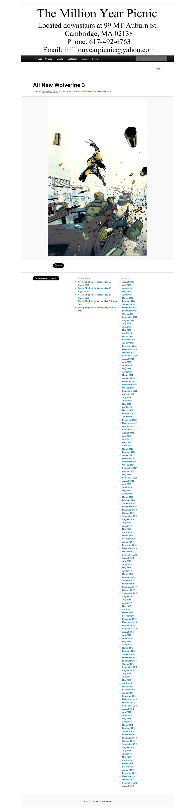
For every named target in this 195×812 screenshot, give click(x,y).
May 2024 (126, 368)
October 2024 (128, 352)
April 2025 (127, 333)
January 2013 (128, 769)
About (84, 58)
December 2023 (129, 381)
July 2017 (126, 599)
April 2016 (127, 644)
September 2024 (129, 355)
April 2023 (127, 407)
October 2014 (128, 702)
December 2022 (129, 419)
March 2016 (127, 647)
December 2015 (129, 657)
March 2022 (127, 448)
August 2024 (128, 358)
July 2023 (126, 397)
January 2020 (128, 503)
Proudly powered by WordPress (97, 801)
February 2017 (128, 615)
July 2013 (126, 750)
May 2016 (126, 641)
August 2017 (128, 596)
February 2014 (128, 728)
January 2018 (128, 580)
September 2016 (129, 628)
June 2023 (127, 400)
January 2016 (128, 654)
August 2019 (128, 519)
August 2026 (128, 281)
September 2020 (129, 477)
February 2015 (128, 689)
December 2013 (129, 734)
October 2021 (128, 464)
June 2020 (127, 487)
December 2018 (129, 545)
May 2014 (126, 718)
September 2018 (129, 554)
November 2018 (129, 548)
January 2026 (128, 304)
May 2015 (126, 680)
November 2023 (129, 384)
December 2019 (129, 506)
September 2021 (129, 467)
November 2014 (129, 699)
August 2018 (128, 557)
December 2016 (129, 618)
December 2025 (129, 307)
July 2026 (126, 284)
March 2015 (127, 686)
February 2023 (128, 413)
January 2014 (128, 731)
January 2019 (128, 541)
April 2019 (127, 532)
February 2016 (128, 651)
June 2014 (127, 715)
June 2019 (127, 525)
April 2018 (127, 570)
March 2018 (127, 573)
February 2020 (128, 500)
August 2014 (128, 708)
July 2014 (126, 712)
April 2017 (127, 609)
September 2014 (129, 705)
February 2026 (128, 301)
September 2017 (129, 593)
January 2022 (128, 455)
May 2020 (126, 490)
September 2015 (129, 667)
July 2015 (126, 673)
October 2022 (128, 426)
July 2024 (126, 362)
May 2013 (126, 757)
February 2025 (128, 339)
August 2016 (128, 631)
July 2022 (126, 435)
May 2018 (126, 567)
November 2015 (129, 660)
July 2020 (126, 484)
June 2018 (127, 564)
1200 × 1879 (66, 91)
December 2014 (129, 696)
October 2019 (128, 512)
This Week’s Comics (43, 58)
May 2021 (126, 474)
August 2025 (128, 320)
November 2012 (129, 776)
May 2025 (126, 329)
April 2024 (127, 371)
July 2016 (126, 635)
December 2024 (129, 346)
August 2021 (128, 471)
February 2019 (128, 538)
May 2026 (126, 291)
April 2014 (127, 721)
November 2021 (129, 461)
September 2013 (129, 744)
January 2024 (128, 378)
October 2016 (128, 625)
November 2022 (129, 423)
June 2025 (127, 326)
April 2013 (127, 760)
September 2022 (129, 429)
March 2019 (127, 535)
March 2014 (127, 724)
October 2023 (128, 387)
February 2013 (128, 766)
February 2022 (128, 452)
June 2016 (127, 638)
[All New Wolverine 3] (97, 178)
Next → (159, 68)
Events (60, 58)
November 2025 (129, 310)
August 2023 (128, 394)
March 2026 (127, 297)
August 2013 (128, 747)
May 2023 (126, 403)
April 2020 (127, 493)
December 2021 (129, 458)
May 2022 (126, 442)
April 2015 (127, 683)
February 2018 (128, 577)
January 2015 (128, 692)
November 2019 (129, 509)
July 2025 (126, 323)
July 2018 (126, 561)
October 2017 (128, 590)
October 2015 (128, 663)
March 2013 (127, 763)
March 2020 (127, 496)
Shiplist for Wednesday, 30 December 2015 (92, 91)
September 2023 (129, 390)
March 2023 (127, 410)
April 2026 (127, 294)
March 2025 (127, 336)
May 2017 (126, 606)
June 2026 (127, 288)
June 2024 (127, 365)
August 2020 (128, 480)
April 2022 (127, 445)
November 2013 (129, 737)
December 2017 (129, 583)
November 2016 (129, 622)
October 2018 (128, 551)
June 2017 (127, 602)
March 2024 (127, 374)
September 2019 (129, 516)
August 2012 (128, 785)
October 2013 (128, 740)
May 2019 (126, 529)
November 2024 (129, 349)
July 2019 (126, 522)
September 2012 (129, 782)
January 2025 (128, 342)
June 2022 (127, 439)
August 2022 (128, 432)
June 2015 (127, 676)
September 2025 (129, 317)
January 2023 (128, 416)
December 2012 (129, 773)
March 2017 (127, 612)
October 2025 (128, 313)
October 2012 (128, 779)
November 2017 (129, 586)
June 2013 (127, 753)
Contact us (72, 58)
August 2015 (128, 670)
